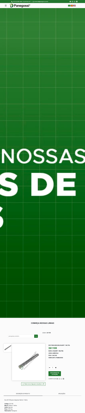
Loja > (44, 332)
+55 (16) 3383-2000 (17, 1)
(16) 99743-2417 (27, 1)
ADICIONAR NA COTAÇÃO (54, 373)
